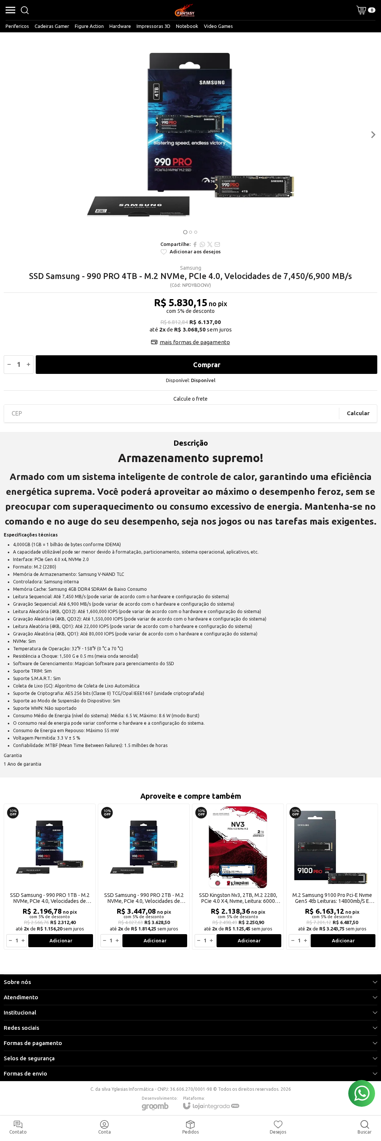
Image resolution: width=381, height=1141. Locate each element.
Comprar (206, 364)
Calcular (358, 413)
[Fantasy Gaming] (184, 10)
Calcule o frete (190, 398)
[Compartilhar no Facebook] (195, 244)
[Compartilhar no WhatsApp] (202, 244)
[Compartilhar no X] (209, 244)
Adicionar (60, 940)
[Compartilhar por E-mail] (217, 244)
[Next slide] (373, 134)
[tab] (185, 232)
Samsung (190, 267)
